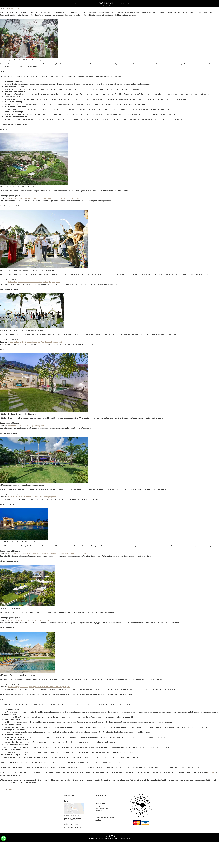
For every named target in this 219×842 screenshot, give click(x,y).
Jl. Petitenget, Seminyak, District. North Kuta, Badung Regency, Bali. (34, 497)
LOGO (104, 3)
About (84, 4)
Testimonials (125, 4)
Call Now (98, 820)
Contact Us (99, 810)
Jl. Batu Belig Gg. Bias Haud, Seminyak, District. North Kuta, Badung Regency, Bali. (39, 687)
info (10, 789)
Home (76, 4)
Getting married (101, 801)
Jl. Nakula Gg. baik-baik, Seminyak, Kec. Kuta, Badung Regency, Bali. (34, 282)
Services (91, 4)
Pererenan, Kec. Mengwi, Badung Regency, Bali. (26, 426)
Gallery (98, 806)
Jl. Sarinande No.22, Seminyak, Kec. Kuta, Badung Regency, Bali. (32, 620)
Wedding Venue (100, 803)
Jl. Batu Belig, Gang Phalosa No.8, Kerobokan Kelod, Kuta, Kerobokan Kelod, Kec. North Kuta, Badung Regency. (49, 553)
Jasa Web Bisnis (125, 838)
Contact (135, 4)
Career (98, 813)
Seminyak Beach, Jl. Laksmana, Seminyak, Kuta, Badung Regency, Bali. (35, 342)
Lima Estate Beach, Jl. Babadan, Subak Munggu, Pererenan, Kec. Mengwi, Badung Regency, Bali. (44, 198)
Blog (143, 4)
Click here (211, 772)
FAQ (116, 4)
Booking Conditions (102, 808)
